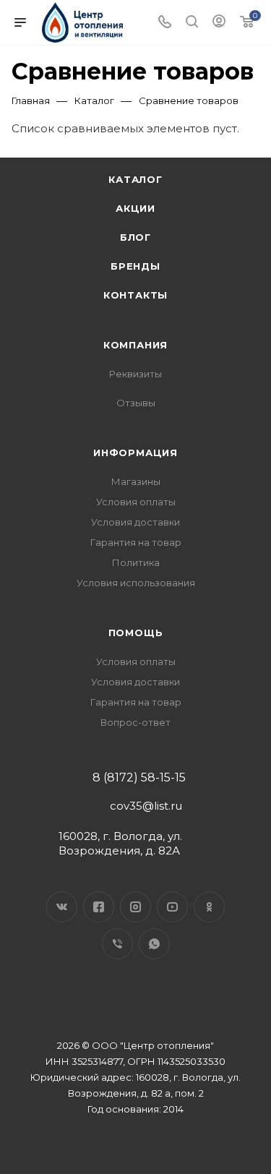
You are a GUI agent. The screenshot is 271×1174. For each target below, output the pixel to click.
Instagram (135, 906)
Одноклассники (209, 906)
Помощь (135, 632)
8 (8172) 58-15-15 (139, 778)
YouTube (172, 906)
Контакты (135, 295)
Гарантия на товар (135, 542)
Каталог (135, 179)
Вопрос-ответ (135, 722)
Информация (135, 452)
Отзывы (135, 402)
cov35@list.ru (146, 806)
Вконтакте (61, 906)
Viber (117, 943)
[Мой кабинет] (218, 23)
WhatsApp (154, 943)
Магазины (135, 481)
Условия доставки (135, 522)
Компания (135, 345)
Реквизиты (135, 374)
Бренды (135, 266)
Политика (136, 562)
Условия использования (136, 582)
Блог (135, 237)
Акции (135, 208)
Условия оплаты (136, 501)
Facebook (98, 906)
